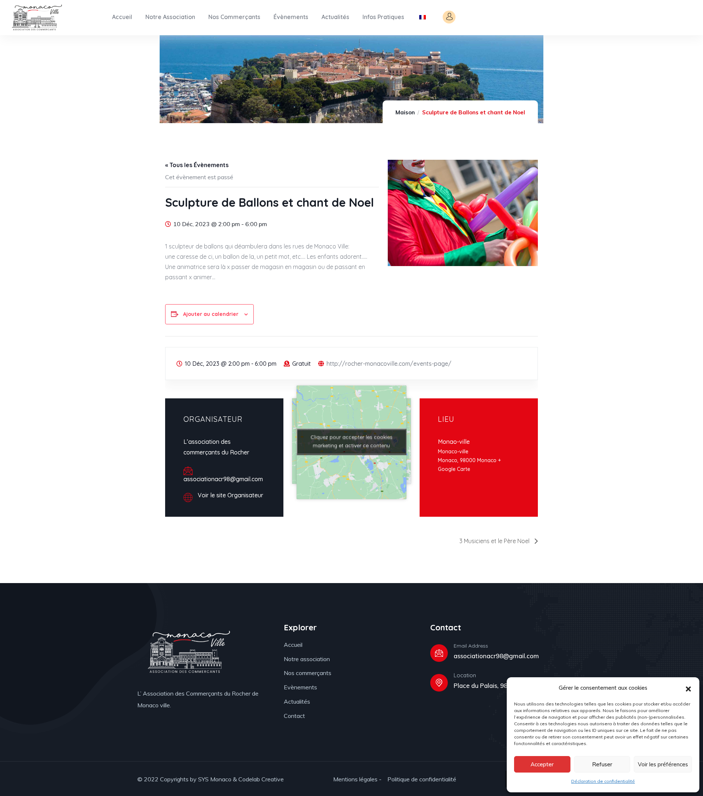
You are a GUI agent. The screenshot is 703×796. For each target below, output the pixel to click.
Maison (405, 112)
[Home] (36, 17)
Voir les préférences (663, 764)
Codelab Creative (261, 779)
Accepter (542, 764)
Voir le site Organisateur (230, 495)
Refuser (602, 764)
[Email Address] (439, 653)
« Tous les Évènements (196, 165)
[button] (688, 688)
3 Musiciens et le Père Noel (495, 541)
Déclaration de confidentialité (603, 781)
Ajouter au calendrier (210, 314)
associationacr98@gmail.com (496, 656)
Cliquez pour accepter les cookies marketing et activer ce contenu (351, 441)
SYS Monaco (214, 779)
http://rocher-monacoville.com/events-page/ (389, 363)
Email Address (471, 645)
